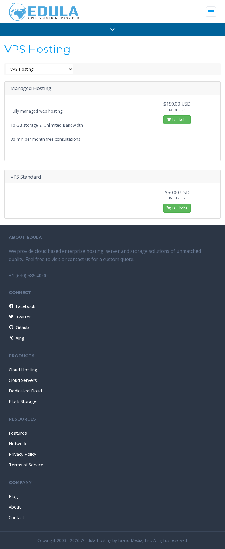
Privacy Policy (22, 454)
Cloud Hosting (23, 369)
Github (22, 327)
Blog (13, 496)
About (15, 507)
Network (17, 443)
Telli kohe (179, 119)
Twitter (23, 317)
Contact (16, 517)
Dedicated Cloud (25, 391)
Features (18, 433)
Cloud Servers (23, 380)
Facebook (25, 306)
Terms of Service (26, 464)
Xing (20, 338)
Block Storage (23, 401)
